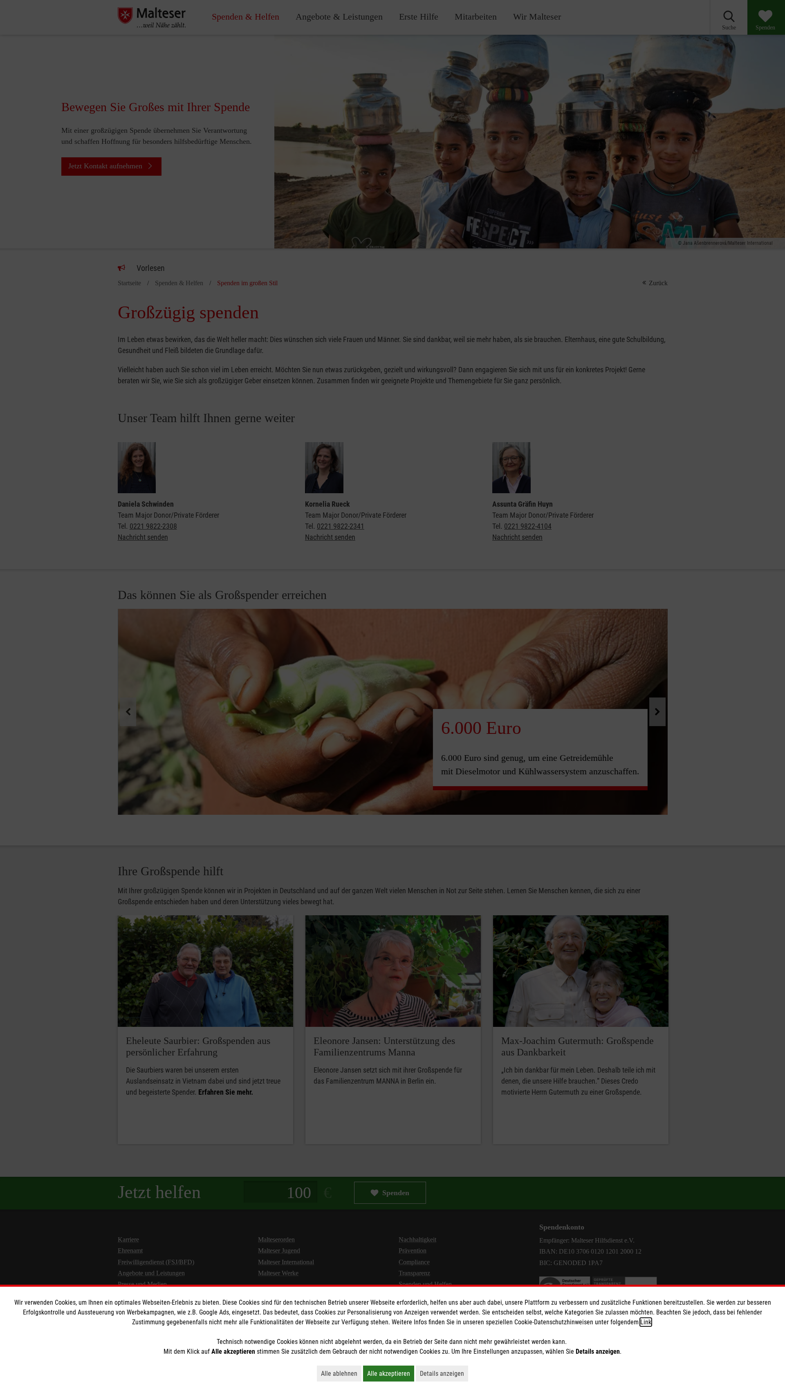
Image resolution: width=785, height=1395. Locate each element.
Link (645, 1322)
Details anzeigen (444, 1373)
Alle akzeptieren (390, 1373)
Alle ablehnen (341, 1373)
